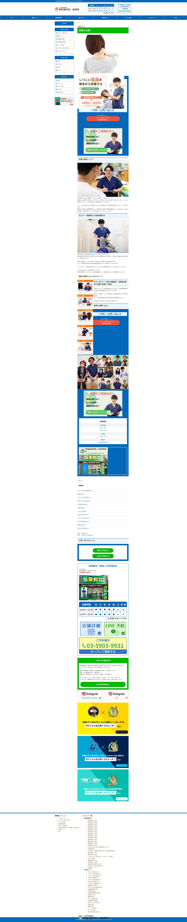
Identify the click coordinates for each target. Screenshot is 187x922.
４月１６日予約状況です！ (84, 497)
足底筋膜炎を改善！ (82, 504)
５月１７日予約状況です (94, 875)
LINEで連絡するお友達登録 (90, 124)
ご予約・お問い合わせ (63, 48)
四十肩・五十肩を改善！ (83, 501)
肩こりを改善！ (92, 910)
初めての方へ (82, 17)
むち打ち (59, 64)
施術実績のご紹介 (92, 820)
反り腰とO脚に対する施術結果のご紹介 (98, 847)
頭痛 (58, 61)
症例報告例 (91, 848)
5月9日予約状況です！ (83, 514)
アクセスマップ (152, 17)
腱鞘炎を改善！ (81, 525)
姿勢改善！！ (91, 867)
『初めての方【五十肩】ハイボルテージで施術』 (101, 856)
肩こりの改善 (91, 858)
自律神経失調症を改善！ (94, 893)
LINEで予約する (103, 556)
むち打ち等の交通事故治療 (84, 490)
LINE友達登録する (103, 684)
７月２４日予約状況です (83, 518)
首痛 (58, 67)
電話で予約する (103, 550)
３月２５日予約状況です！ (95, 883)
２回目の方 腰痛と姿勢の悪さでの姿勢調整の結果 (101, 850)
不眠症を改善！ (81, 507)
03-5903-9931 (103, 118)
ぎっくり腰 (60, 86)
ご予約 (175, 17)
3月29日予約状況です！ (83, 521)
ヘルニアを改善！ (82, 511)
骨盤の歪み (60, 92)
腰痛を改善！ (80, 494)
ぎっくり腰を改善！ (93, 898)
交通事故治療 (58, 17)
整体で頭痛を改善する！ (94, 912)
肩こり (59, 70)
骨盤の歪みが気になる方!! (94, 864)
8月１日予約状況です (83, 528)
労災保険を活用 (61, 42)
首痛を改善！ (91, 904)
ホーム (11, 17)
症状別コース (105, 17)
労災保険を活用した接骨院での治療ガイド (69, 827)
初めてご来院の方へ (62, 33)
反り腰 (59, 89)
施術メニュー (35, 17)
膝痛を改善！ (91, 896)
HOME (64, 23)
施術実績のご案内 (92, 885)
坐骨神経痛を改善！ (93, 900)
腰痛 (58, 80)
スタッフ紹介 (128, 17)
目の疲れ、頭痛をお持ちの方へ (96, 866)
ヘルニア (59, 83)
